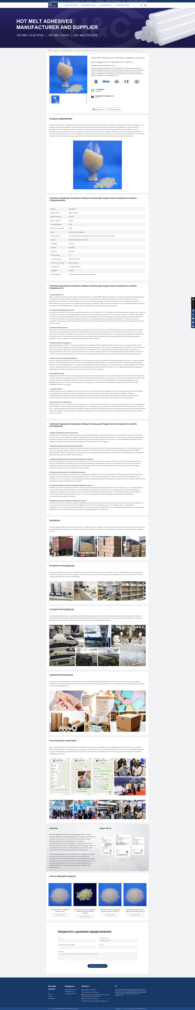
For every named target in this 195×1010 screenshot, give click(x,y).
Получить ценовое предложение (137, 1)
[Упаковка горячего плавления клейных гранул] (60, 894)
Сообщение (61, 951)
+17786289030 (99, 89)
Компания (101, 944)
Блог (123, 1)
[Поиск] (141, 5)
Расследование (51, 998)
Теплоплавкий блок (105, 5)
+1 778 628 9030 (88, 1)
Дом (51, 50)
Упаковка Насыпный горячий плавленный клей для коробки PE (135, 910)
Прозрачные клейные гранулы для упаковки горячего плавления (110, 910)
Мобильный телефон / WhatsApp (66, 944)
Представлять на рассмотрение (97, 966)
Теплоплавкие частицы (122, 5)
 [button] (86, 99)
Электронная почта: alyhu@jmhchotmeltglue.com (95, 1001)
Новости (50, 996)
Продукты (56, 50)
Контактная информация (112, 1)
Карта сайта (132, 1008)
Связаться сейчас (60, 915)
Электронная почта (104, 938)
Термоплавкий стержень (88, 5)
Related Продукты (98, 109)
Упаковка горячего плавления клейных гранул (60, 910)
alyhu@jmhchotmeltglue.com (58, 1)
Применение (99, 1)
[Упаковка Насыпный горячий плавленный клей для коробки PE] (135, 894)
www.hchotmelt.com (93, 998)
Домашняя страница (71, 5)
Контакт (50, 994)
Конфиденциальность (141, 1008)
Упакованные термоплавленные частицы (86, 50)
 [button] (50, 99)
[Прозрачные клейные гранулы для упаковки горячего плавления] (110, 894)
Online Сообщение (114, 109)
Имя (59, 938)
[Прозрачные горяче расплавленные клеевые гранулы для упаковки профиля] (85, 894)
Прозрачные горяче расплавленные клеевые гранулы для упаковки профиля (85, 911)
